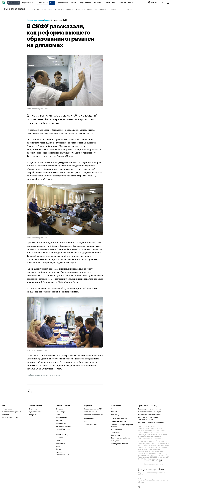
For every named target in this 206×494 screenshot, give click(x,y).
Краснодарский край (64, 425)
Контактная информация (11, 411)
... (139, 2)
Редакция (6, 414)
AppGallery (115, 414)
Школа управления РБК (119, 443)
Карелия (59, 448)
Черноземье (60, 443)
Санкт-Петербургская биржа (148, 470)
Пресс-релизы (100, 9)
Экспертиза (59, 9)
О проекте (128, 9)
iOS (112, 408)
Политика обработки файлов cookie (151, 422)
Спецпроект (47, 9)
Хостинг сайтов (117, 429)
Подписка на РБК (90, 411)
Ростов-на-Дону (62, 434)
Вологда (59, 420)
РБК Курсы (115, 440)
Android (114, 411)
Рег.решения (115, 431)
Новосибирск (61, 411)
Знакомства (115, 434)
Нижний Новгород (63, 428)
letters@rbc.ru (159, 460)
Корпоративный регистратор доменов (122, 425)
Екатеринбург (61, 408)
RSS (85, 421)
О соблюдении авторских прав (149, 411)
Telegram (32, 414)
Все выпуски (35, 9)
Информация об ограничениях (149, 408)
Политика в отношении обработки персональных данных (150, 418)
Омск (58, 414)
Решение (69, 9)
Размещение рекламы (10, 417)
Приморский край (62, 454)
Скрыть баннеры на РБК (93, 408)
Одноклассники (35, 411)
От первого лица (114, 9)
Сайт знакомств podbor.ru (120, 437)
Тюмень (58, 440)
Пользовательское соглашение (149, 414)
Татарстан (59, 437)
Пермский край (61, 431)
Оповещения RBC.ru (91, 424)
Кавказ (47, 20)
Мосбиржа (160, 468)
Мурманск (59, 451)
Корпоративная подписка (93, 414)
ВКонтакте (33, 408)
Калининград (61, 423)
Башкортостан (61, 417)
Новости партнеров (84, 9)
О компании (7, 408)
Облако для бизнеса (118, 421)
